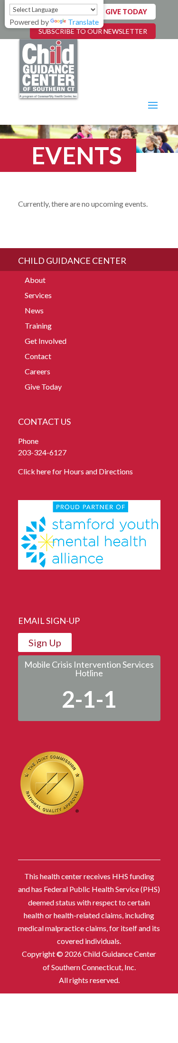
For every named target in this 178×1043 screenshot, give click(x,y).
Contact (38, 356)
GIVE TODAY (126, 12)
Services (38, 295)
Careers (37, 371)
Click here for (40, 471)
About (35, 279)
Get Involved (45, 340)
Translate (83, 21)
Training (38, 325)
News (34, 310)
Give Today (43, 386)
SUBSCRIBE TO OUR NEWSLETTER (92, 31)
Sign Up (44, 642)
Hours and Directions (98, 471)
